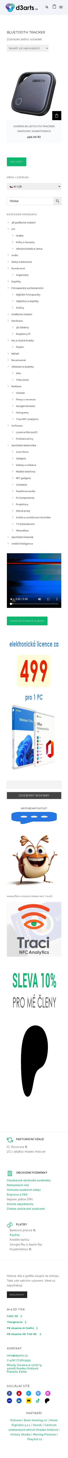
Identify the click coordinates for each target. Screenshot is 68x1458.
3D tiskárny (22, 327)
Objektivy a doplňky (27, 301)
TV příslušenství (25, 524)
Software (17, 425)
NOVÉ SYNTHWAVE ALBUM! (27, 620)
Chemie (20, 393)
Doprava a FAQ (17, 1194)
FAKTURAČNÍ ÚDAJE (30, 1139)
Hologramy (22, 412)
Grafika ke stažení (21, 314)
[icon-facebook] (10, 1393)
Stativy (20, 307)
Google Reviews (25, 406)
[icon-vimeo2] (39, 1393)
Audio (14, 255)
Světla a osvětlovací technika (33, 517)
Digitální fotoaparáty (28, 294)
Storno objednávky (20, 1204)
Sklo (18, 373)
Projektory (22, 504)
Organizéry (22, 275)
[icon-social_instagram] (48, 1393)
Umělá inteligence (22, 543)
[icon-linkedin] (20, 1400)
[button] (56, 115)
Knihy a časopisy (25, 242)
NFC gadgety (23, 478)
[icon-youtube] (20, 1393)
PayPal (15, 1235)
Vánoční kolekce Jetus (29, 248)
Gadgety (21, 458)
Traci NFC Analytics (27, 419)
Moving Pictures (44, 1434)
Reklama (16, 386)
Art (13, 229)
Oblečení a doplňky (22, 366)
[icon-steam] (10, 1400)
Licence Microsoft (27, 432)
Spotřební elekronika (23, 445)
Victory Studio (20, 1434)
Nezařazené (18, 360)
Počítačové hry (24, 438)
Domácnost (18, 268)
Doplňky (16, 281)
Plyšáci (20, 347)
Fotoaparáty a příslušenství (27, 288)
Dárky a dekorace (21, 262)
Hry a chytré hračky (22, 340)
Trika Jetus (22, 379)
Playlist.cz (35, 1439)
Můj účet (16, 161)
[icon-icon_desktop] (48, 1400)
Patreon (16, 1420)
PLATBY (21, 1224)
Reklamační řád (18, 1185)
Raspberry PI (23, 334)
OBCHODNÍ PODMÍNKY (31, 1172)
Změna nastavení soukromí (26, 1208)
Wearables (22, 530)
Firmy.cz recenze (26, 399)
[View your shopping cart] (54, 7)
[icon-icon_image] (29, 1400)
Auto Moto (22, 452)
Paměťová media (25, 491)
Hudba (19, 235)
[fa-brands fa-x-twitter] (29, 1393)
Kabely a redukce (26, 465)
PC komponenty (25, 497)
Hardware (17, 320)
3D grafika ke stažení (23, 222)
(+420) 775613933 (19, 1360)
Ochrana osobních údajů (24, 1189)
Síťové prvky (23, 511)
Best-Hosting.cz (35, 1420)
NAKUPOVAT (17, 1294)
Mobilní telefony (25, 471)
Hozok (37, 1425)
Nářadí (15, 353)
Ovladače (21, 484)
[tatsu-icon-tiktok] (39, 1400)
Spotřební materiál (22, 537)
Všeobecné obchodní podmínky (29, 1180)
